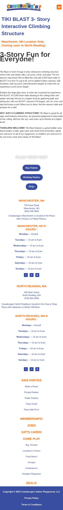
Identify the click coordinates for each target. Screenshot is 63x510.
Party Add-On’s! (31, 409)
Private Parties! (31, 392)
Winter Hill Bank (32, 307)
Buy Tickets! (32, 445)
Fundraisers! (31, 468)
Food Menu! (31, 456)
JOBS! (31, 425)
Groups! (31, 462)
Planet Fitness (39, 219)
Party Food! (31, 404)
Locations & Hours (31, 451)
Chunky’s (25, 219)
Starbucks (17, 307)
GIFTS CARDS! (31, 432)
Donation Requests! (31, 474)
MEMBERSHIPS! (31, 418)
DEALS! (31, 483)
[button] (59, 7)
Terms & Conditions (31, 504)
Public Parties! (31, 398)
